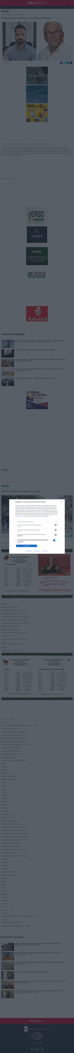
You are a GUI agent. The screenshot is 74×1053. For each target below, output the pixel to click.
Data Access (37, 551)
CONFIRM (26, 545)
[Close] (62, 502)
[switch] (55, 525)
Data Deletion (29, 551)
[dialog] (37, 526)
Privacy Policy (45, 551)
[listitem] (37, 521)
